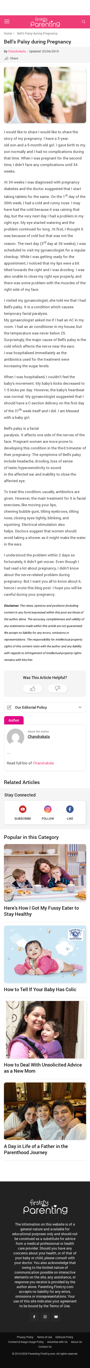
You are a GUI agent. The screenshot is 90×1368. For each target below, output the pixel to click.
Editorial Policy (64, 1337)
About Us (76, 1342)
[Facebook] (34, 1317)
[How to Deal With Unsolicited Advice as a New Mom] (45, 1029)
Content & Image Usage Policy (26, 1342)
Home (8, 33)
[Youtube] (56, 1317)
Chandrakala (17, 51)
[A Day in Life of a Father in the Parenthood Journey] (45, 1111)
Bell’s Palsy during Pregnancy (37, 41)
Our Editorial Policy (31, 707)
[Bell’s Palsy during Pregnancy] (45, 95)
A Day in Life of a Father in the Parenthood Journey (36, 1149)
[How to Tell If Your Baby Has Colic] (45, 954)
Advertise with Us (57, 1342)
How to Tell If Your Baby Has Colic (40, 989)
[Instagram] (45, 1317)
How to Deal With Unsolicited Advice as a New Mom (43, 1067)
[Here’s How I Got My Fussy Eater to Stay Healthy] (45, 873)
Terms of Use (44, 1337)
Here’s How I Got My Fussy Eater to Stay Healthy (41, 911)
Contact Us (45, 1346)
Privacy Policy (25, 1337)
